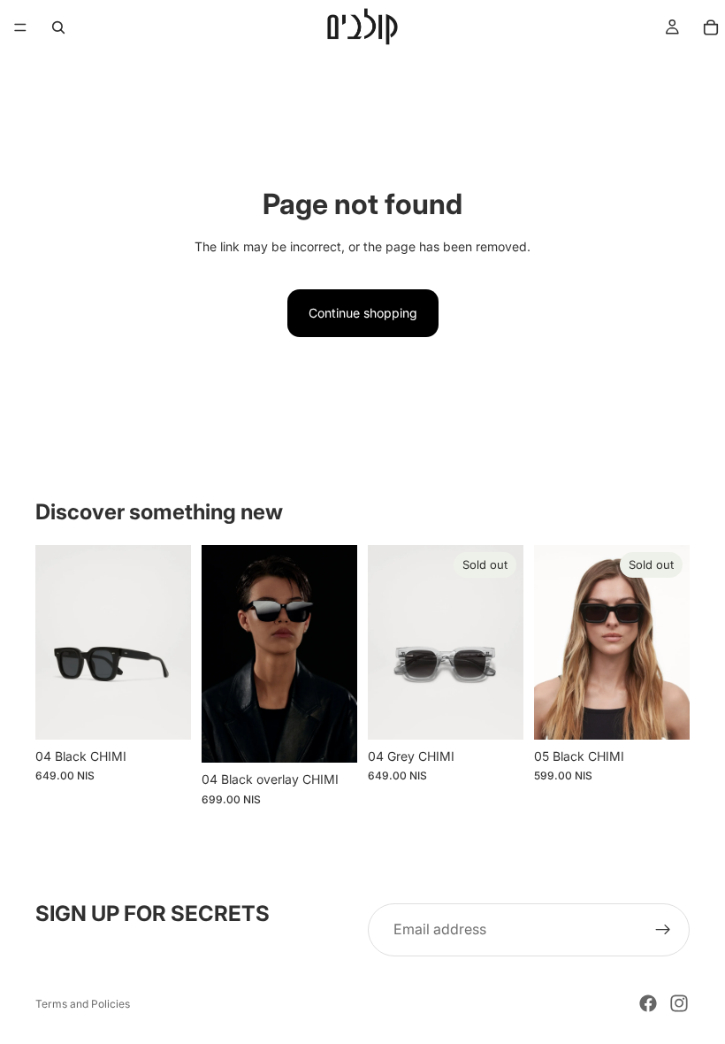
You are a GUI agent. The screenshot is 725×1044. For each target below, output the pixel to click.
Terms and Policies (82, 1003)
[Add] (163, 712)
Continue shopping (363, 312)
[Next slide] (171, 642)
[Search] (58, 27)
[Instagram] (679, 1003)
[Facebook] (648, 1003)
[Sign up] (663, 929)
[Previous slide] (54, 642)
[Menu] (20, 27)
